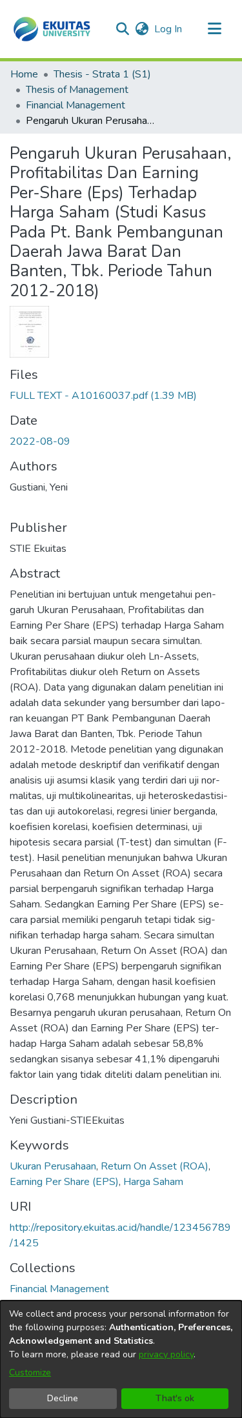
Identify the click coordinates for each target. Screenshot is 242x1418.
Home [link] (24, 74)
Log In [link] (168, 29)
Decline (62, 1398)
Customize (30, 1372)
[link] (103, 396)
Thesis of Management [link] (77, 90)
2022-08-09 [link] (40, 441)
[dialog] (121, 1359)
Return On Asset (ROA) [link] (154, 1166)
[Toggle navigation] (214, 29)
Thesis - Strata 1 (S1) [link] (102, 74)
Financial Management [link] (75, 105)
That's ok (175, 1398)
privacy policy (166, 1354)
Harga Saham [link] (153, 1182)
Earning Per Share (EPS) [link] (64, 1182)
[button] (52, 29)
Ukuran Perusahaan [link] (53, 1166)
